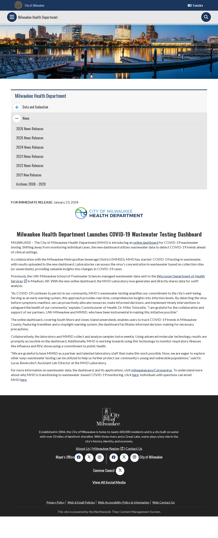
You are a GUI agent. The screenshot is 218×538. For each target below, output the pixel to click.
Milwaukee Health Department (38, 17)
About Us (83, 448)
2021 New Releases (29, 174)
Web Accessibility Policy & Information (123, 502)
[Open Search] (206, 17)
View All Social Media (109, 482)
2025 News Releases (29, 137)
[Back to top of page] (209, 528)
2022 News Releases (29, 165)
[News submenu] (17, 118)
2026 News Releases (29, 128)
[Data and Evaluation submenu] (17, 107)
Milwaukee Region (105, 448)
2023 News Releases (29, 156)
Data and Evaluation (35, 107)
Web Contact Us (163, 502)
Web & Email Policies (81, 502)
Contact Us (134, 448)
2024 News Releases (30, 147)
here (135, 375)
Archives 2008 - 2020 (31, 184)
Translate (197, 5)
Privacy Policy (55, 502)
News (26, 118)
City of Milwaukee (34, 5)
